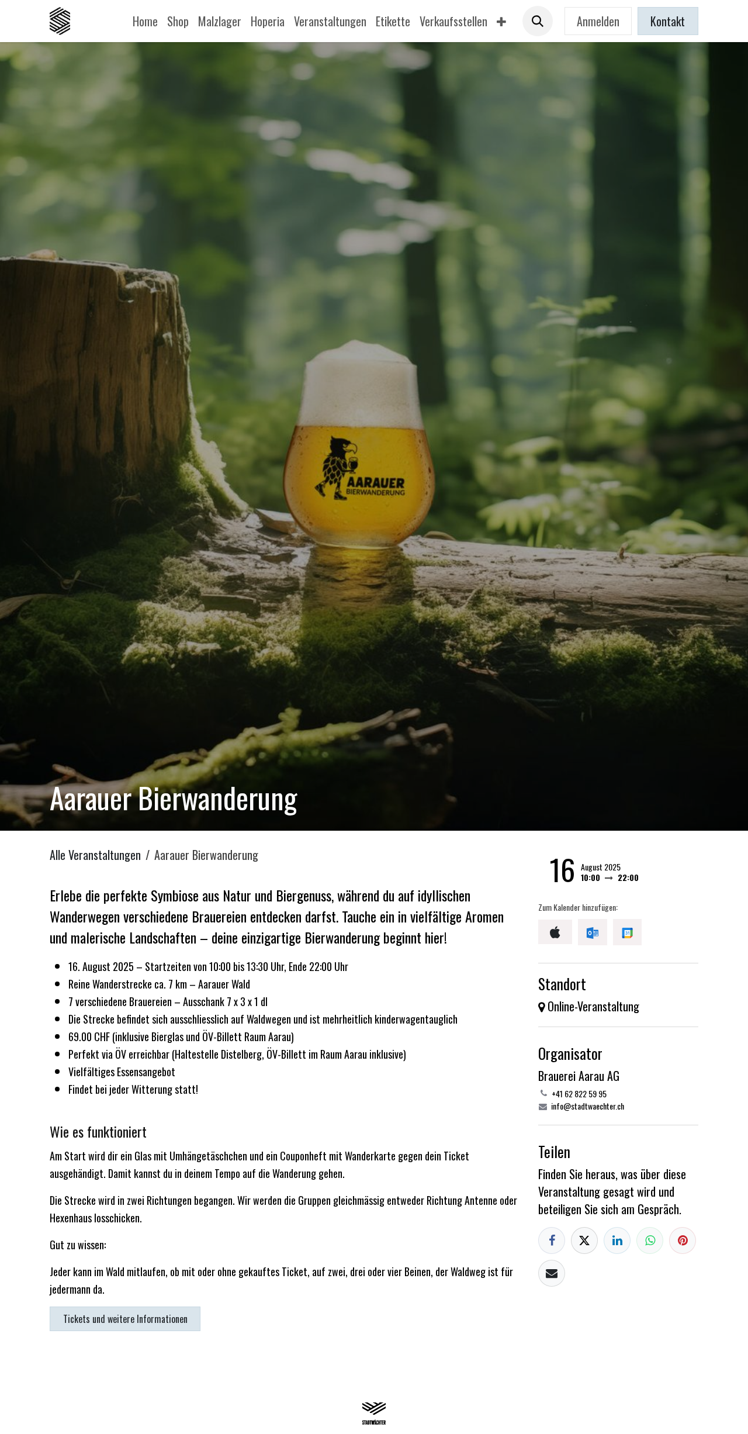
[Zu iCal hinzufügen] (555, 932)
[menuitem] (145, 21)
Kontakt (667, 21)
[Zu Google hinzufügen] (627, 932)
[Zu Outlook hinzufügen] (592, 932)
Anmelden (598, 21)
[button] (537, 21)
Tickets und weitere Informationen (125, 1319)
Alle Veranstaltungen (95, 854)
